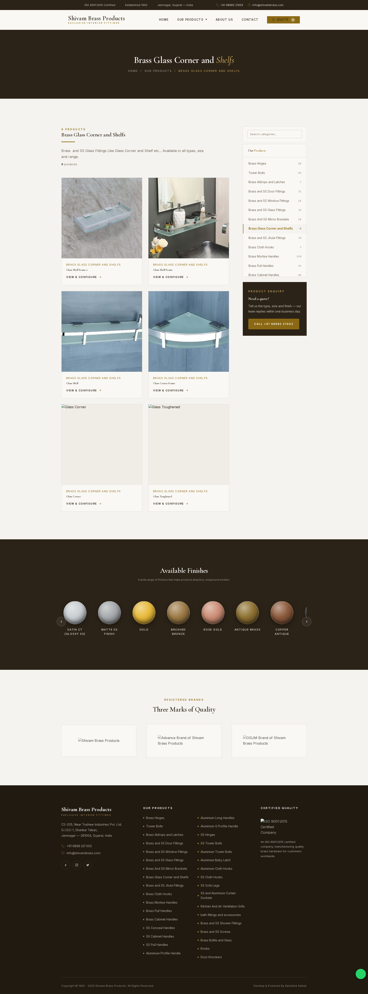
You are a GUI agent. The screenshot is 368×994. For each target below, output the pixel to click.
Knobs (205, 948)
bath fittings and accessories (221, 915)
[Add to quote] (134, 183)
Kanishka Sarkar (296, 985)
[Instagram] (76, 865)
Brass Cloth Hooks (275, 247)
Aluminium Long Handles (217, 818)
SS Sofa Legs (210, 885)
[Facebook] (65, 865)
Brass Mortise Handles (275, 256)
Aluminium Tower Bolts (216, 852)
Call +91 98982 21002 (273, 324)
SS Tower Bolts (211, 843)
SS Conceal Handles (160, 928)
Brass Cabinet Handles (275, 275)
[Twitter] (87, 865)
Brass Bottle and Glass (216, 940)
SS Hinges (208, 834)
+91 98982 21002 (231, 5)
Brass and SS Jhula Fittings (275, 238)
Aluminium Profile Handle (163, 953)
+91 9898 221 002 (79, 846)
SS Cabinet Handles (160, 936)
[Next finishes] (306, 621)
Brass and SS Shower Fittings (221, 923)
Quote (285, 19)
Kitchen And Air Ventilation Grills (223, 906)
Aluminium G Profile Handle (219, 826)
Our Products (190, 19)
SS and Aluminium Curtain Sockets (218, 895)
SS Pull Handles (157, 944)
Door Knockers (211, 957)
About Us (224, 19)
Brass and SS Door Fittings (275, 191)
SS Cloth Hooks (212, 877)
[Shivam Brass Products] (98, 741)
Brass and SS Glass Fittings (275, 210)
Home (164, 19)
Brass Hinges (275, 163)
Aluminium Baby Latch (216, 860)
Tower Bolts (275, 173)
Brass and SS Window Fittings (275, 201)
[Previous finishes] (61, 621)
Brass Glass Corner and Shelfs (275, 228)
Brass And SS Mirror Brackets (275, 219)
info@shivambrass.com (267, 5)
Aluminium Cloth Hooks (216, 868)
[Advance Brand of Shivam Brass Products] (184, 740)
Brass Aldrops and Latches (275, 182)
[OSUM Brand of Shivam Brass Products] (269, 740)
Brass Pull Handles (275, 266)
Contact (250, 19)
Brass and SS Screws (215, 931)
